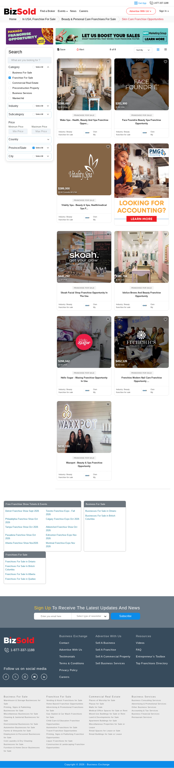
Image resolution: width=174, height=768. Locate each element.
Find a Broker (47, 11)
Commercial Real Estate (25, 82)
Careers (83, 11)
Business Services (22, 93)
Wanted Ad (18, 98)
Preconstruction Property (25, 88)
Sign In (163, 11)
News (73, 11)
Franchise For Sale (22, 77)
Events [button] (62, 11)
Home (12, 19)
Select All (39, 67)
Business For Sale (22, 72)
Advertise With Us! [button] (139, 11)
